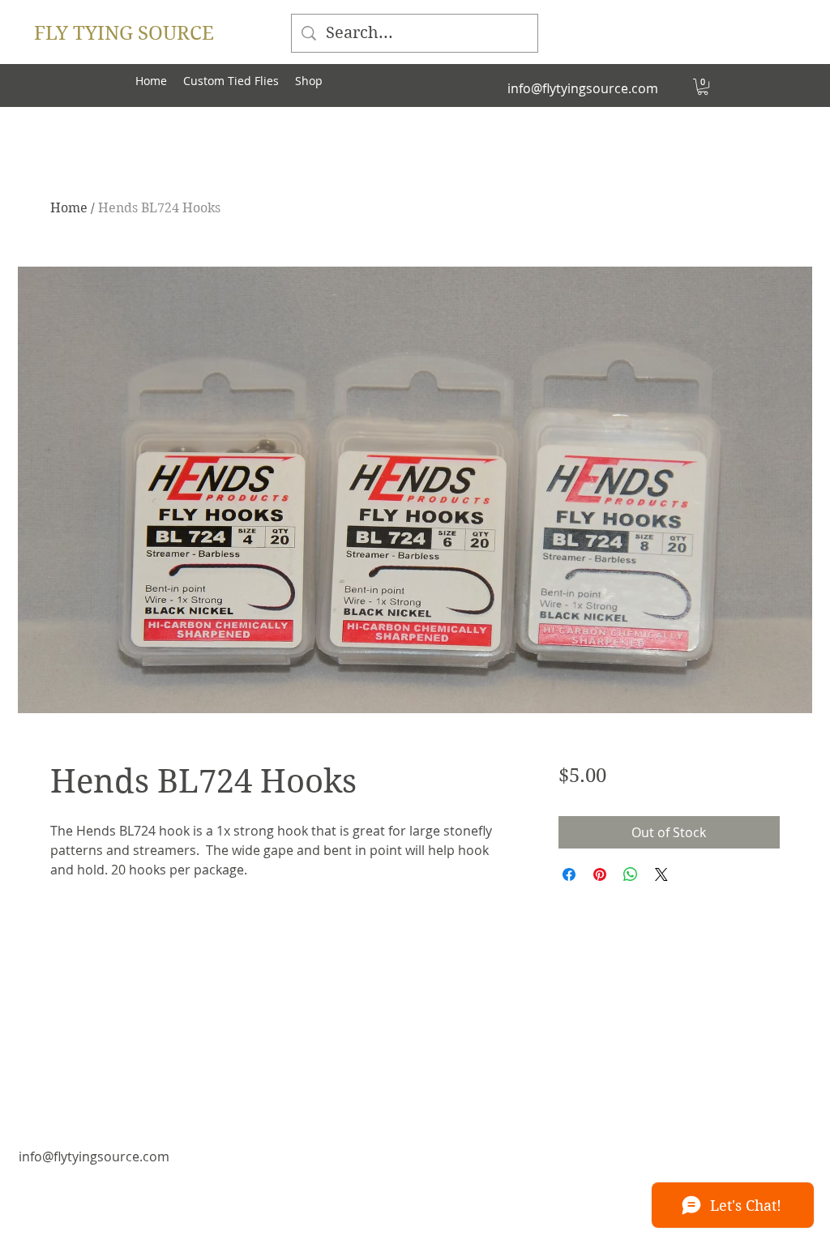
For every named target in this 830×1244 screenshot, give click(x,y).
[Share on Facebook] (569, 874)
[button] (702, 87)
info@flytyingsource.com (582, 88)
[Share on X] (661, 874)
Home (69, 208)
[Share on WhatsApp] (630, 874)
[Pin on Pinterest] (600, 874)
